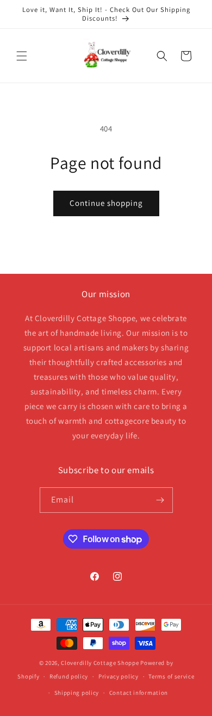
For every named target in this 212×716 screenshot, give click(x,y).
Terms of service (171, 676)
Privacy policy (118, 676)
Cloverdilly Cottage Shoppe (100, 663)
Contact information (138, 692)
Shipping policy (76, 692)
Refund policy (68, 676)
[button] (22, 56)
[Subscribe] (160, 500)
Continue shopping (106, 203)
